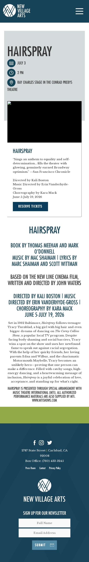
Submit (40, 545)
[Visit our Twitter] (49, 442)
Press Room (30, 468)
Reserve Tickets (30, 206)
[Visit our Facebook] (35, 442)
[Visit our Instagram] (41, 442)
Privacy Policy (55, 468)
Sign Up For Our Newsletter (44, 513)
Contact (42, 468)
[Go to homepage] (16, 16)
